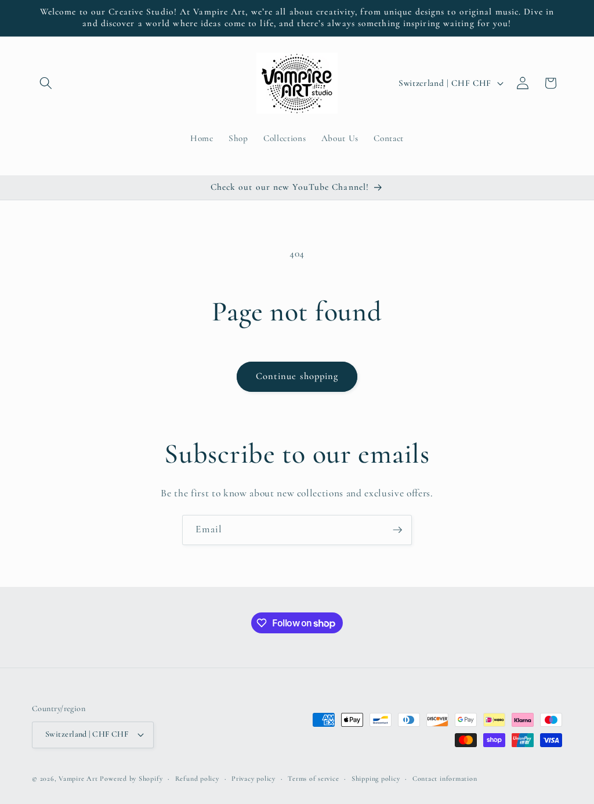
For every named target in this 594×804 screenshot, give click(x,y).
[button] (46, 83)
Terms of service (313, 778)
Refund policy (197, 778)
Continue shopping (297, 376)
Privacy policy (253, 778)
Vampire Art (78, 778)
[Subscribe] (397, 530)
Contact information (444, 778)
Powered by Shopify (131, 778)
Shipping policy (376, 778)
